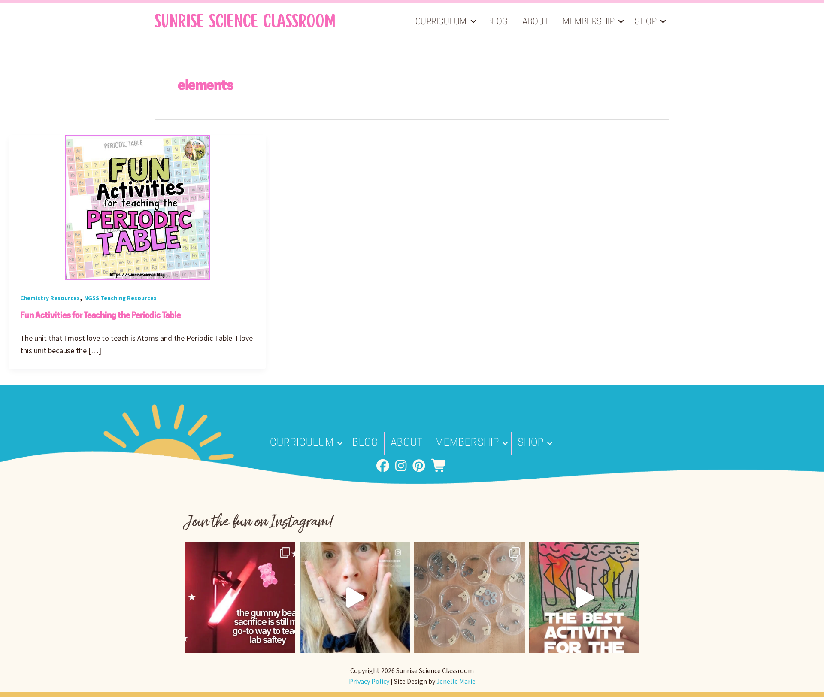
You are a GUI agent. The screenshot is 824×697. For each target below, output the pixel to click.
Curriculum (441, 22)
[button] (473, 21)
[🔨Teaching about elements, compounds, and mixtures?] (469, 597)
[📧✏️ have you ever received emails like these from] (355, 597)
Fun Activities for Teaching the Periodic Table (100, 316)
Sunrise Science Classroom (244, 21)
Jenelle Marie (456, 681)
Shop (646, 22)
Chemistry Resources (50, 298)
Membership (589, 22)
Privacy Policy (369, 681)
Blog (497, 22)
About (535, 22)
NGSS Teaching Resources (120, 298)
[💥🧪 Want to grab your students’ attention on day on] (240, 597)
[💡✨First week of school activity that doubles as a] (584, 597)
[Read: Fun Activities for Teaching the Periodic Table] (137, 207)
